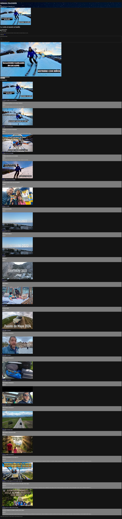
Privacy (8, 516)
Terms (6, 516)
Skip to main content (3, 0)
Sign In (5, 7)
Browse (1, 6)
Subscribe (2, 34)
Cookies (10, 516)
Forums (4, 6)
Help (4, 516)
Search (7, 6)
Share (5, 34)
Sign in (13, 6)
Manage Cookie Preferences (16, 516)
